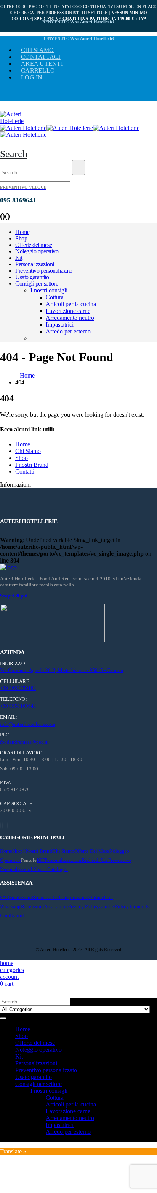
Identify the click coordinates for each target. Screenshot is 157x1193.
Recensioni (33, 906)
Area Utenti (42, 63)
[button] (13, 154)
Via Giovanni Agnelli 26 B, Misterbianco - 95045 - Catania (61, 670)
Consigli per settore (36, 283)
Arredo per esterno (68, 331)
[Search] (78, 167)
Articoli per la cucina (71, 304)
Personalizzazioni (34, 264)
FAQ (4, 897)
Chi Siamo (28, 451)
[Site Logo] (19, 121)
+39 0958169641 (18, 706)
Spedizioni (20, 897)
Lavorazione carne (68, 311)
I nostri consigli (48, 290)
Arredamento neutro (70, 317)
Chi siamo (37, 50)
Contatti (24, 471)
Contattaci (41, 57)
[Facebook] (0, 825)
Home (22, 232)
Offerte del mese (33, 245)
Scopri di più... (15, 596)
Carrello (38, 70)
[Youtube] (2, 825)
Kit (18, 257)
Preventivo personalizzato (43, 270)
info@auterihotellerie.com (27, 724)
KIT (41, 860)
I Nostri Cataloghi (49, 869)
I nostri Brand (31, 464)
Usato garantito (32, 277)
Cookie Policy (114, 906)
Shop (21, 238)
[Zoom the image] (78, 567)
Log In (32, 77)
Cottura (55, 297)
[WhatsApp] (7, 825)
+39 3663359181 (18, 688)
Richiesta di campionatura (60, 897)
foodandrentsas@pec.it (24, 742)
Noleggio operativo (36, 251)
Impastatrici (60, 324)
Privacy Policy (83, 906)
